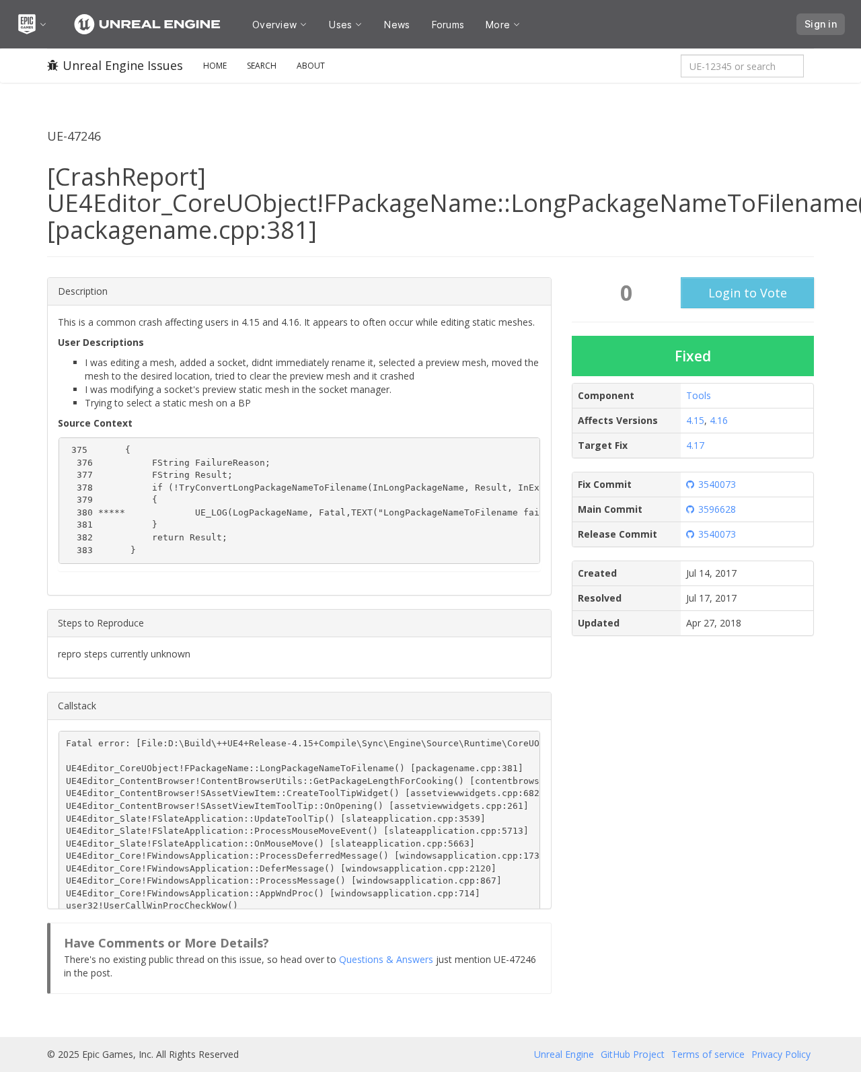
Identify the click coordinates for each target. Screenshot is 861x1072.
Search (261, 65)
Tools (698, 395)
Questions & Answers (386, 959)
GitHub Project (633, 1054)
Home (215, 65)
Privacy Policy (781, 1054)
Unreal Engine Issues (123, 65)
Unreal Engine (564, 1054)
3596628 (717, 509)
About (311, 65)
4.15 (695, 420)
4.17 (695, 445)
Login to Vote (747, 293)
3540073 (717, 484)
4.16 (719, 420)
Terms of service (708, 1054)
